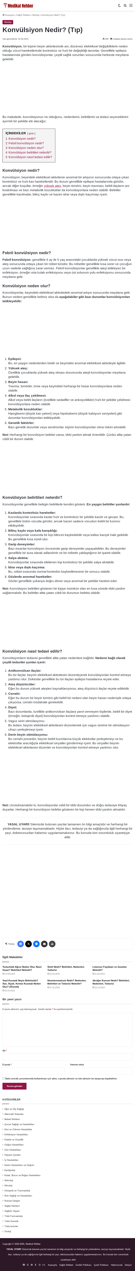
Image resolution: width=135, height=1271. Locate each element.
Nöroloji (35, 15)
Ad (4, 1050)
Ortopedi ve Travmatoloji (17, 1190)
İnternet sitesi (77, 1064)
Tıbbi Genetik (11, 1221)
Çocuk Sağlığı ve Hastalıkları (19, 1124)
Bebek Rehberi (12, 1119)
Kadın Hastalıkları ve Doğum (19, 1165)
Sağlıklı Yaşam (12, 1211)
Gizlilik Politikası (84, 1265)
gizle (31, 133)
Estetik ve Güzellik (13, 1139)
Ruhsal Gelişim (12, 1201)
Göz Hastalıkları (12, 1150)
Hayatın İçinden (12, 1155)
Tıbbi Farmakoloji (13, 1216)
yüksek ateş (52, 186)
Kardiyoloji (9, 1170)
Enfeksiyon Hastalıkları (16, 1134)
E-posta (7, 1064)
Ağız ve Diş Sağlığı (14, 1109)
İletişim (128, 1265)
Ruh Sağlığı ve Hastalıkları (18, 1196)
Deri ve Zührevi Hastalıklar (18, 1129)
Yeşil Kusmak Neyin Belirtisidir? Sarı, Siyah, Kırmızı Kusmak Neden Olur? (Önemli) (21, 983)
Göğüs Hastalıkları (14, 1145)
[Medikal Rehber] (18, 5)
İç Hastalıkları (11, 1160)
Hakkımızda (116, 1265)
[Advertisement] (67, 88)
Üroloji (7, 1231)
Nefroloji (8, 1180)
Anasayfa (9, 15)
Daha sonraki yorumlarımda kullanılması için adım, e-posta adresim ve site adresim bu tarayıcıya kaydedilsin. (61, 1078)
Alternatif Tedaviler (14, 1114)
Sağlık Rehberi (23, 15)
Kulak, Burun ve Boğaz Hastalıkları (22, 1175)
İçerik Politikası (101, 1265)
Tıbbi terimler (11, 1226)
